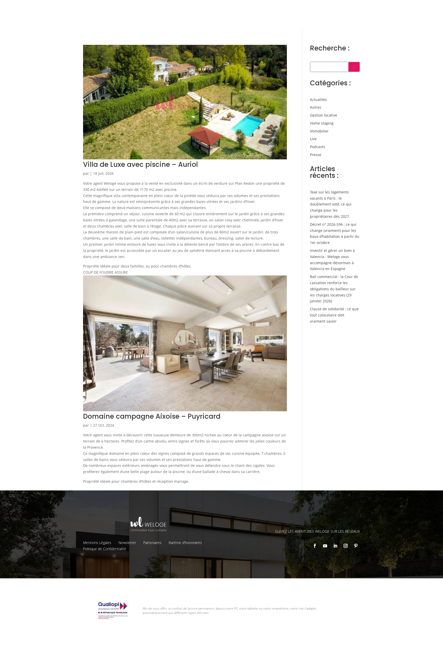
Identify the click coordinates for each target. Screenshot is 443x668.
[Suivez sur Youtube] (325, 546)
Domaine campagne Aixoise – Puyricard (151, 416)
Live (313, 138)
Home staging (322, 123)
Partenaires (152, 542)
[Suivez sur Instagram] (345, 546)
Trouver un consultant (337, 19)
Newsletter (127, 542)
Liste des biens (315, 8)
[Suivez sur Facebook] (315, 546)
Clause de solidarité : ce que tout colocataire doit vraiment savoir (334, 315)
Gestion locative (347, 8)
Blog (398, 8)
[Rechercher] (354, 67)
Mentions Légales (97, 542)
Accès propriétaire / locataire (389, 19)
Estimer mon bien (252, 19)
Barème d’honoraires (185, 542)
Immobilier (319, 131)
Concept (290, 8)
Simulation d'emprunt (209, 19)
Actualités (318, 99)
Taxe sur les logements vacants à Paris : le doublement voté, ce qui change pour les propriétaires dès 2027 (330, 204)
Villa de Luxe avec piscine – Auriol (140, 164)
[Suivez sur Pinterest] (356, 546)
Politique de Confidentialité (104, 548)
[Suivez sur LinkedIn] (335, 546)
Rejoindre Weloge (293, 19)
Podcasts (317, 146)
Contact (414, 8)
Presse (315, 154)
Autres (315, 107)
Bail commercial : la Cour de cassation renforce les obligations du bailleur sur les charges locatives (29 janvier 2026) (334, 288)
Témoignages (377, 8)
